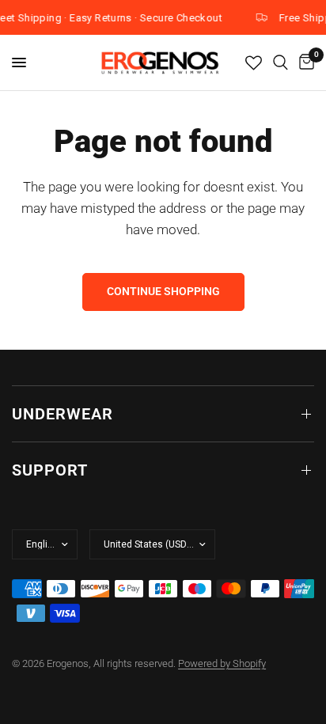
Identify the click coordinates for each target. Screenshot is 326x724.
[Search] (280, 62)
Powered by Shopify (222, 663)
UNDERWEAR (62, 413)
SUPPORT (50, 470)
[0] (304, 62)
